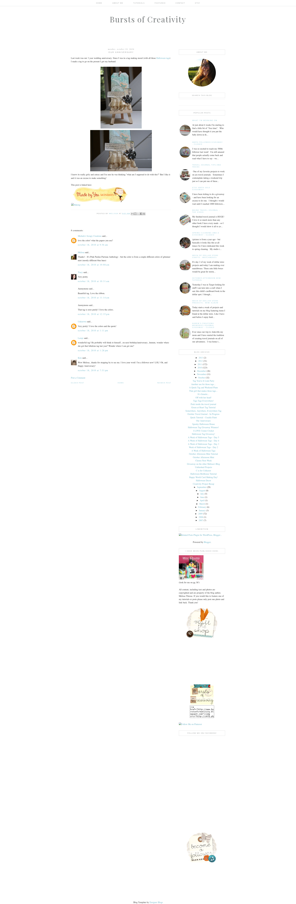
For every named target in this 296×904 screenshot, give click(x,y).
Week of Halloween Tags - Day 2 (203, 447)
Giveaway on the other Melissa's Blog (203, 463)
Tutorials (139, 3)
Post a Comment (78, 377)
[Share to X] (138, 213)
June (202, 497)
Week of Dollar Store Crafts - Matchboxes (205, 256)
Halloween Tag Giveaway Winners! (203, 427)
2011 (200, 364)
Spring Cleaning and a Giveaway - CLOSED (205, 234)
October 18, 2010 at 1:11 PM (93, 330)
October (201, 377)
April (202, 500)
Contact (180, 3)
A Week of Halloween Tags (203, 450)
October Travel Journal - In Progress (203, 414)
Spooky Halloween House (203, 424)
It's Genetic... (203, 394)
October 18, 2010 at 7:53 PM (93, 370)
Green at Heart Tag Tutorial (203, 407)
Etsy (197, 3)
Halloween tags (163, 58)
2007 (201, 520)
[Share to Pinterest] (144, 213)
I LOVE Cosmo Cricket (203, 430)
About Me (117, 3)
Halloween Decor (203, 480)
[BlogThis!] (135, 213)
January (202, 510)
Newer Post (164, 383)
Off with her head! (203, 397)
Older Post (77, 383)
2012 (200, 360)
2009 (200, 513)
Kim (80, 357)
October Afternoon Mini (203, 457)
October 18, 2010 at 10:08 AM (93, 264)
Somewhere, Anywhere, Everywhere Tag (203, 410)
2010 (200, 367)
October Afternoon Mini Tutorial (203, 453)
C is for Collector (203, 470)
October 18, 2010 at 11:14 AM (93, 297)
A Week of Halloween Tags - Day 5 (203, 437)
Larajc (80, 338)
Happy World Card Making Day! (203, 477)
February (202, 507)
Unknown (82, 321)
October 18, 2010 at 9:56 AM (93, 244)
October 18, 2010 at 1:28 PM (93, 350)
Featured (160, 3)
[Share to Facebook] (141, 213)
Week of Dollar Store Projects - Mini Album (205, 302)
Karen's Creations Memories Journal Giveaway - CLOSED (203, 325)
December (201, 370)
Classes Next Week (203, 460)
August (202, 490)
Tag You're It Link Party (203, 380)
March (202, 503)
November (201, 374)
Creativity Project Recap (203, 483)
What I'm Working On (204, 120)
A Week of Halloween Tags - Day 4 (203, 440)
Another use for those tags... (203, 384)
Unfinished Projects (203, 467)
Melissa (81, 252)
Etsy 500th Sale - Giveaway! (202, 189)
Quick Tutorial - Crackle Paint (203, 417)
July (202, 493)
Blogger (207, 542)
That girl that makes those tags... (203, 390)
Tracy (80, 272)
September (201, 487)
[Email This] (132, 213)
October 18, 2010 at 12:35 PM (93, 314)
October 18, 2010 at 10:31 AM (93, 281)
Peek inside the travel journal (203, 404)
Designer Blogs (156, 902)
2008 (201, 517)
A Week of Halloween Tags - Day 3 (203, 444)
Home (99, 3)
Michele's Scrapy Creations (89, 235)
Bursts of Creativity (148, 19)
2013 (201, 357)
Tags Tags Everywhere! (203, 400)
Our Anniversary (203, 420)
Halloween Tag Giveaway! (203, 433)
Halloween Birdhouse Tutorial (203, 473)
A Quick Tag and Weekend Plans (203, 387)
